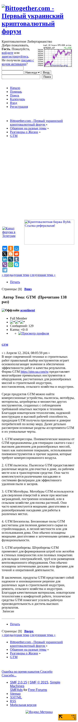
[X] (4, 253)
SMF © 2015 (39, 682)
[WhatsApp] (10, 264)
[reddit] (16, 253)
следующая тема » (43, 275)
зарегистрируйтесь (15, 56)
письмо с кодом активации (18, 62)
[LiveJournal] (10, 259)
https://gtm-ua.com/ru (34, 371)
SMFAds (16, 690)
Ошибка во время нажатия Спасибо (27, 671)
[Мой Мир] (16, 248)
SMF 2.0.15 (18, 682)
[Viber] (4, 264)
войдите (7, 52)
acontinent (27, 310)
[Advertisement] (39, 180)
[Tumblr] (16, 259)
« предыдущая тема (15, 275)
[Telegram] (4, 269)
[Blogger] (10, 253)
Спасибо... (9, 675)
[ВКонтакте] (4, 248)
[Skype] (16, 264)
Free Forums (37, 690)
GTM (5, 344)
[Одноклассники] (10, 248)
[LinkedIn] (4, 259)
